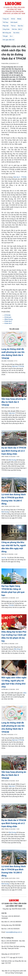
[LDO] (14, 340)
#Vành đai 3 (8, 321)
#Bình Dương (8, 319)
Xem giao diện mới (8, 40)
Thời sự (13, 26)
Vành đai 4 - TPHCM (19, 177)
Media (19, 19)
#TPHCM (7, 315)
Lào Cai (3, 557)
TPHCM (11, 605)
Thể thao (5, 22)
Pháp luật (5, 26)
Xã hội (13, 19)
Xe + (11, 36)
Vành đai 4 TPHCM (18, 366)
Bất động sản (7, 33)
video (24, 693)
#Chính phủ (7, 317)
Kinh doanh (14, 22)
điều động (17, 649)
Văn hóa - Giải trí (17, 29)
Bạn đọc (20, 26)
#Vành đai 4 (8, 323)
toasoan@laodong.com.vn (14, 932)
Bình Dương (12, 460)
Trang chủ (6, 19)
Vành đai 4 (12, 413)
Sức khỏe (16, 33)
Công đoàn (6, 29)
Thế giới (5, 36)
